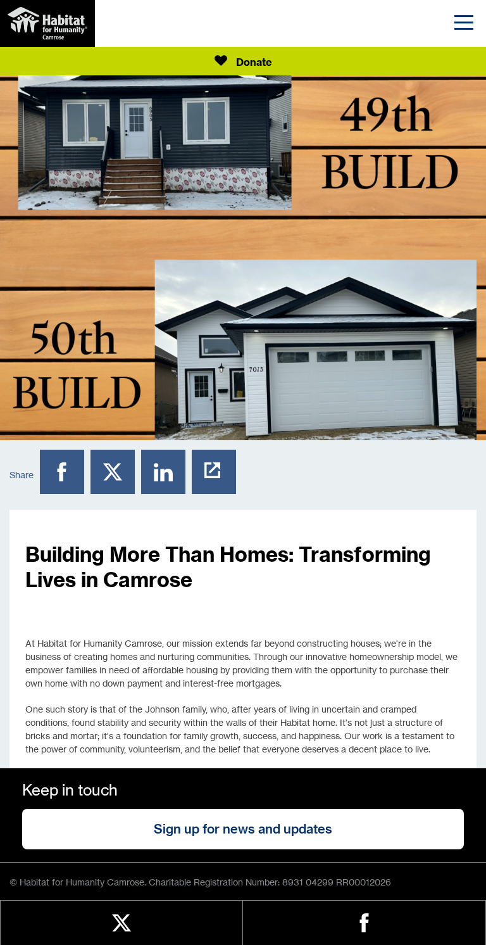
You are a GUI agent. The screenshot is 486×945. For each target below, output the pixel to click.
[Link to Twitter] (121, 923)
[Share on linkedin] (166, 475)
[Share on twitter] (115, 475)
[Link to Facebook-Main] (364, 923)
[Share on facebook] (65, 475)
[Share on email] (217, 475)
